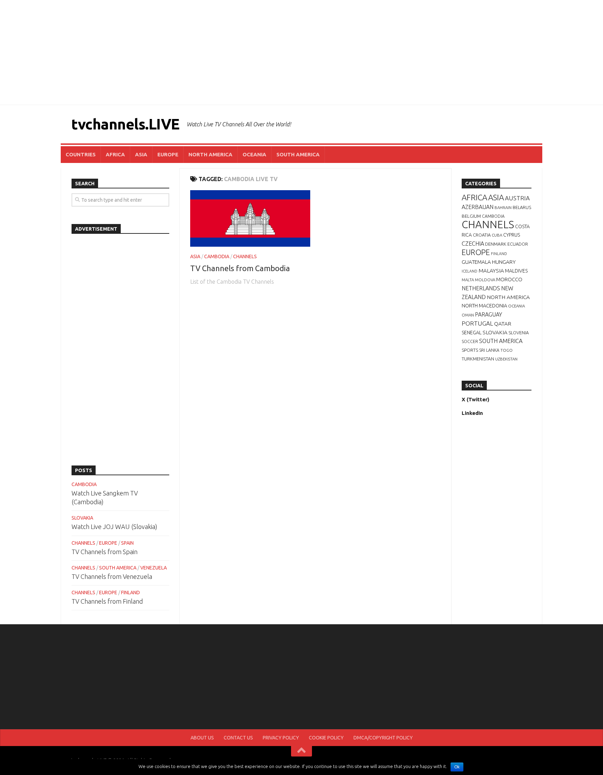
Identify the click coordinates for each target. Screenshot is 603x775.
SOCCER (470, 341)
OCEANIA (254, 154)
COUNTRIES (81, 154)
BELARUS (522, 207)
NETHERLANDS (481, 288)
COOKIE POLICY (326, 737)
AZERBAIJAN (477, 207)
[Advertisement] (301, 52)
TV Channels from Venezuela (112, 576)
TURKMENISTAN (478, 359)
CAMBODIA (216, 256)
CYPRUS (511, 235)
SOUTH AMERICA (298, 154)
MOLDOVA (485, 279)
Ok (457, 767)
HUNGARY (504, 262)
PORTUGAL (477, 323)
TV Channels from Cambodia (240, 268)
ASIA (141, 154)
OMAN (468, 315)
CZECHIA (473, 243)
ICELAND (469, 271)
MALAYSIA (491, 270)
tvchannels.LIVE (125, 124)
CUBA (497, 235)
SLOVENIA (518, 332)
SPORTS (470, 350)
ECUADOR (517, 243)
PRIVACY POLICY (281, 737)
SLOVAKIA (82, 518)
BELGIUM (471, 216)
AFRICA (115, 154)
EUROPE (167, 154)
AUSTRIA (517, 198)
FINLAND (130, 592)
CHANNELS (245, 256)
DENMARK (495, 244)
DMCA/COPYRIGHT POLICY (383, 737)
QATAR (502, 323)
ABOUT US (202, 737)
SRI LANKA (489, 350)
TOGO (506, 350)
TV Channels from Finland (107, 601)
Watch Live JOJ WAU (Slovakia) (114, 526)
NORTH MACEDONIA (484, 305)
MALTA (468, 279)
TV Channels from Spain (104, 551)
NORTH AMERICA (210, 154)
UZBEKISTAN (506, 359)
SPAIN (127, 543)
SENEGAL (472, 332)
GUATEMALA (476, 262)
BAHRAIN (503, 207)
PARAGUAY (488, 314)
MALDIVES (516, 271)
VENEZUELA (153, 568)
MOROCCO (509, 279)
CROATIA (482, 234)
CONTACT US (238, 737)
